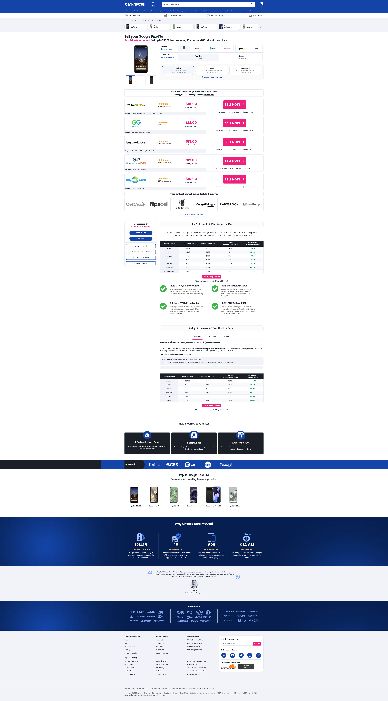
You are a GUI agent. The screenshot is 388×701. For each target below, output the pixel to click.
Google (147, 21)
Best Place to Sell (141, 246)
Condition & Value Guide (141, 252)
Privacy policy (129, 664)
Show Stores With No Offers (194, 215)
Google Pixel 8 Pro (193, 506)
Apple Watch (163, 11)
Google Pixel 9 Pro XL (213, 506)
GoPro (215, 11)
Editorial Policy (192, 664)
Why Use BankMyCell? (141, 257)
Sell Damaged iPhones (195, 650)
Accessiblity (160, 668)
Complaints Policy (162, 661)
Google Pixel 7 (154, 506)
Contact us (160, 643)
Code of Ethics (161, 674)
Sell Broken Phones (193, 647)
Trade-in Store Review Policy (197, 668)
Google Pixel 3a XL (134, 506)
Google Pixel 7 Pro (233, 506)
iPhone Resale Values (194, 643)
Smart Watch (174, 11)
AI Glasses (207, 11)
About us (127, 643)
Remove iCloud (161, 650)
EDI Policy (159, 671)
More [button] (251, 11)
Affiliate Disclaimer (130, 674)
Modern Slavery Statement (196, 661)
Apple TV (229, 11)
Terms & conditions (131, 661)
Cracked (212, 336)
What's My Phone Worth (195, 640)
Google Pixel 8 (174, 506)
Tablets (153, 11)
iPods (222, 11)
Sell (131, 21)
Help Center (160, 640)
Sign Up (257, 644)
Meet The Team (129, 647)
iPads (146, 11)
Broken (226, 336)
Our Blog (127, 650)
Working (197, 336)
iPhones (128, 11)
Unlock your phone (162, 653)
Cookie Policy (129, 668)
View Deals (141, 239)
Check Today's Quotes (212, 277)
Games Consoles (241, 11)
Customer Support (141, 263)
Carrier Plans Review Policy (196, 671)
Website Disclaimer (162, 664)
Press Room (160, 647)
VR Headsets (197, 11)
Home (126, 21)
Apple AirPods (185, 11)
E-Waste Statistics (130, 653)
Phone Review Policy (194, 674)
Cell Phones (137, 11)
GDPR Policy (128, 671)
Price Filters (141, 233)
